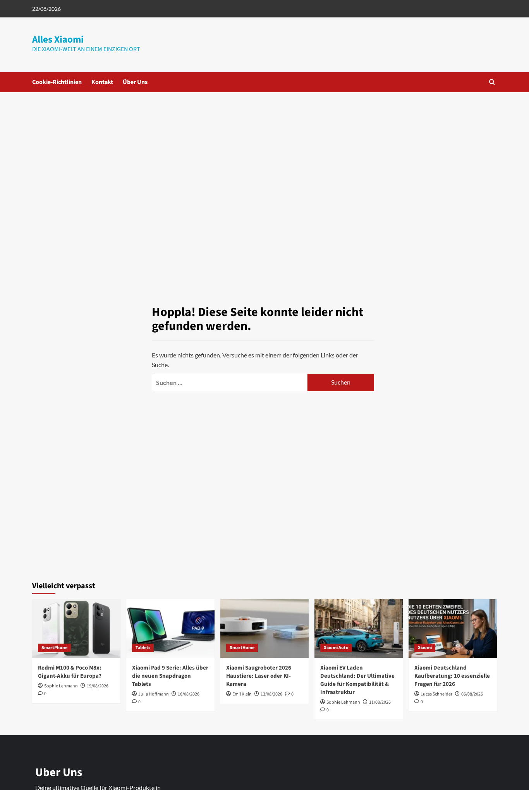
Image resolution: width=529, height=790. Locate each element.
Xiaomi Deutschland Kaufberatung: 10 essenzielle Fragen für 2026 (452, 676)
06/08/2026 (472, 694)
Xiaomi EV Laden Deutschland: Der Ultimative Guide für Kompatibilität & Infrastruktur (357, 680)
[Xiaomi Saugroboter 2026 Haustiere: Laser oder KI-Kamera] (264, 628)
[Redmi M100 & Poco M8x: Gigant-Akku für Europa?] (76, 628)
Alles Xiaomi (58, 39)
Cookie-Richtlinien (57, 82)
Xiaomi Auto (336, 647)
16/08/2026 (188, 694)
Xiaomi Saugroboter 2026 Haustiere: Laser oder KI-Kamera (258, 676)
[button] (492, 81)
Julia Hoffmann (153, 694)
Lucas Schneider (436, 694)
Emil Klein (242, 694)
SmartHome (242, 647)
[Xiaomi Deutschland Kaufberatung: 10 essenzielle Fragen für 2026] (453, 628)
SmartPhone (54, 647)
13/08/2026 (271, 694)
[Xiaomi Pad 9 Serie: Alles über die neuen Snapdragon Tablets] (170, 628)
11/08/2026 (380, 702)
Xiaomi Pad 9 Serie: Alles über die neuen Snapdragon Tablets (170, 676)
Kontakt (102, 82)
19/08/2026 (97, 686)
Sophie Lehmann (61, 686)
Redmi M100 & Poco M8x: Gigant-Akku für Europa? (69, 672)
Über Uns (135, 82)
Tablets (143, 647)
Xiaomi (425, 647)
